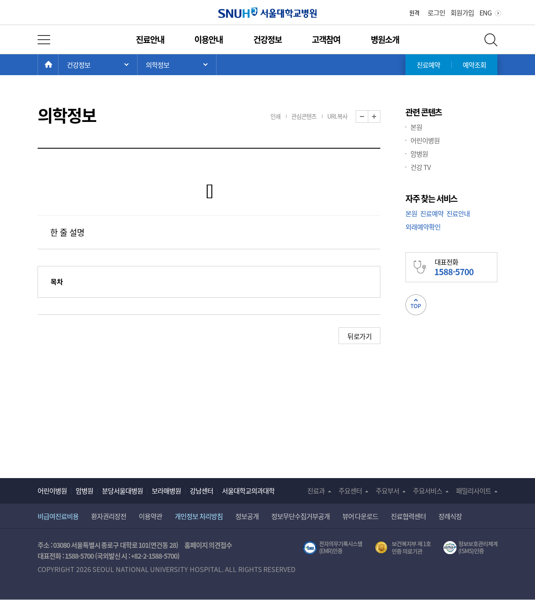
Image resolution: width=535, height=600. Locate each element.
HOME (58, 65)
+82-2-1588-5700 (154, 556)
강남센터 (201, 491)
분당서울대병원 (122, 491)
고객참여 (326, 39)
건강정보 (267, 39)
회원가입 (462, 13)
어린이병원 (425, 140)
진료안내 (150, 39)
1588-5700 (79, 556)
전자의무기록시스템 (333, 547)
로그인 (436, 13)
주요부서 (387, 491)
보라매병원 (166, 491)
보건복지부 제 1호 (403, 547)
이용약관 (150, 516)
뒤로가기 (359, 336)
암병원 (419, 154)
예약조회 (474, 65)
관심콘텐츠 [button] (303, 116)
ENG (485, 13)
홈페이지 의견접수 (208, 545)
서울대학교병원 (268, 13)
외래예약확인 (423, 227)
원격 (414, 12)
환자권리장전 (108, 516)
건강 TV (420, 167)
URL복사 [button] (337, 116)
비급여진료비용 (58, 516)
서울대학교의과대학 (248, 491)
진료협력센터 (408, 516)
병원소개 (385, 39)
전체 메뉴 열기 (44, 39)
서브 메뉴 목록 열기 (177, 64)
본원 (416, 127)
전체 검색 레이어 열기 (490, 39)
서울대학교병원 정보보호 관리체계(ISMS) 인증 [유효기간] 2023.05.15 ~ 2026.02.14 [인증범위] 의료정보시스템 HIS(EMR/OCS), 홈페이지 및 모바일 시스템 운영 (470, 547)
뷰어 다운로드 (360, 516)
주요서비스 (427, 491)
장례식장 (450, 516)
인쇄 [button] (275, 116)
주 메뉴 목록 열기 (98, 64)
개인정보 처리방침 (199, 516)
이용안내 (208, 39)
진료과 (316, 491)
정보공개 (247, 516)
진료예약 (428, 65)
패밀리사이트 (473, 491)
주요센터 (350, 491)
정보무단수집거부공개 (300, 516)
